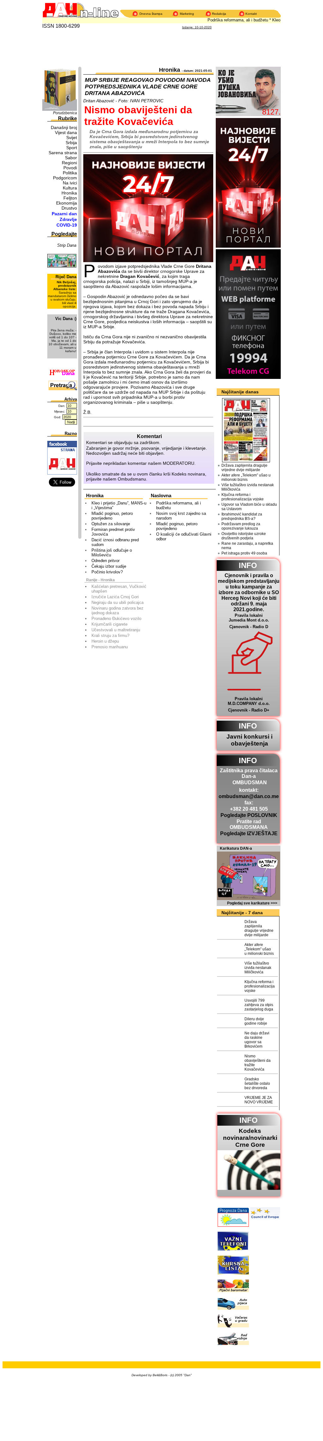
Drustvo (69, 208)
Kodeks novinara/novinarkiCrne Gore (250, 1138)
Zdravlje (68, 219)
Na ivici (70, 182)
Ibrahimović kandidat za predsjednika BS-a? (241, 516)
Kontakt (251, 13)
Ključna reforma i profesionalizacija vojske (242, 497)
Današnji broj (64, 127)
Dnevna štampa (150, 13)
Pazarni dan (64, 213)
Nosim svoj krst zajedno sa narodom (181, 516)
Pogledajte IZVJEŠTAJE (249, 833)
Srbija (71, 142)
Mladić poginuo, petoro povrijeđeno (112, 516)
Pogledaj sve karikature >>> (252, 903)
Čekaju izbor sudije (108, 566)
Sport (71, 147)
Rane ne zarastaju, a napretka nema (247, 545)
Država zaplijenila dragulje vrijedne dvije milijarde (244, 467)
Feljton (70, 197)
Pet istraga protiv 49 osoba (244, 553)
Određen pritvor (105, 560)
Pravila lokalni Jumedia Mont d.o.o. (249, 617)
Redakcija (219, 13)
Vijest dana (66, 132)
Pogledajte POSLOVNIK (248, 815)
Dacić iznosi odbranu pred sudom (115, 542)
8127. (271, 112)
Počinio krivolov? (107, 572)
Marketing (187, 13)
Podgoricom (65, 177)
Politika (70, 172)
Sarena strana (63, 152)
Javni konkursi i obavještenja (249, 740)
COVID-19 (66, 225)
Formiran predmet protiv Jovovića (113, 532)
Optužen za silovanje (110, 523)
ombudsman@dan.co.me (249, 796)
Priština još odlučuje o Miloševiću (111, 552)
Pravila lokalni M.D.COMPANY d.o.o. (249, 701)
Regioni (69, 162)
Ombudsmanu (132, 478)
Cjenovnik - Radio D (248, 626)
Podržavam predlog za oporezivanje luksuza (240, 526)
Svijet (71, 137)
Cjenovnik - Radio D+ (248, 710)
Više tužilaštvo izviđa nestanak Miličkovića (247, 487)
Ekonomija (66, 202)
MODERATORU (178, 463)
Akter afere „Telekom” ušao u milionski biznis (246, 477)
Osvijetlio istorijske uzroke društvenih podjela (243, 536)
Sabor (71, 157)
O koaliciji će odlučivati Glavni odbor (183, 536)
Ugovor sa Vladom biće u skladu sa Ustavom (249, 506)
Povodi (70, 167)
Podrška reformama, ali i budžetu (230, 20)
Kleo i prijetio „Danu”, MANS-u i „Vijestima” (118, 505)
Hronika (69, 192)
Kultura (70, 187)
